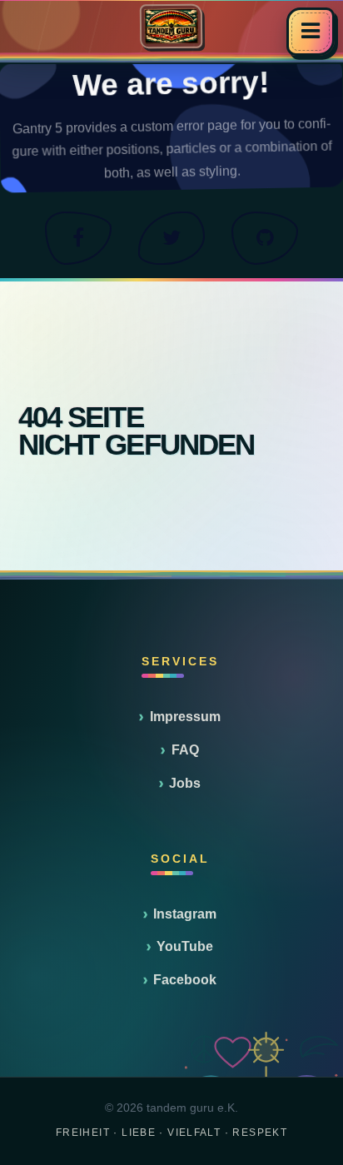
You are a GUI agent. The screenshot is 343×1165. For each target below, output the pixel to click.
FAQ (185, 750)
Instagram (184, 914)
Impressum (185, 716)
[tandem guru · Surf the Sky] (171, 26)
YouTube (185, 946)
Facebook (184, 980)
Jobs (185, 783)
